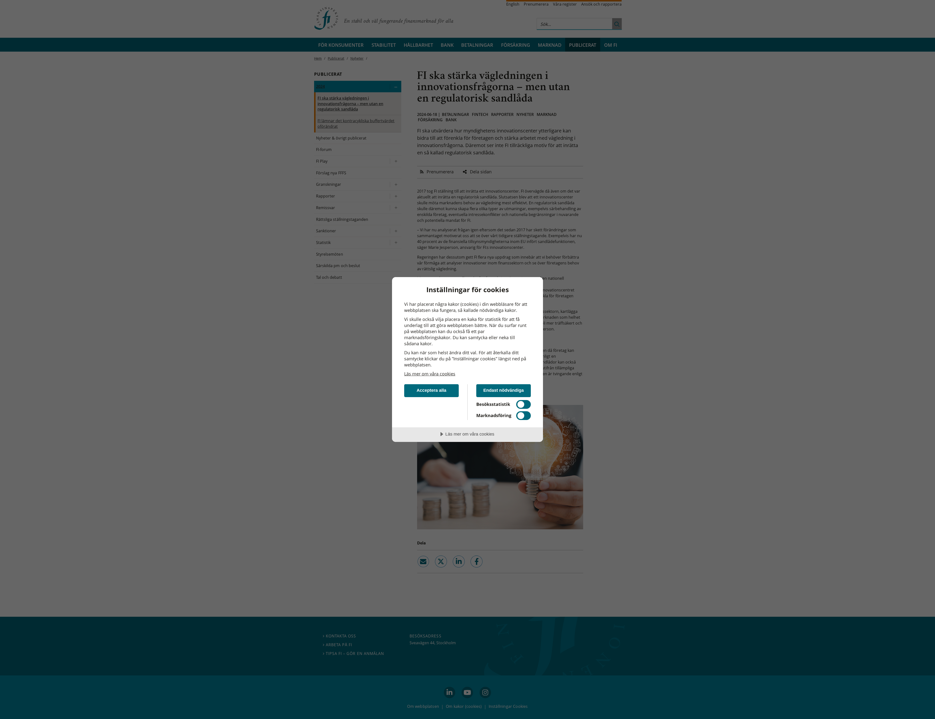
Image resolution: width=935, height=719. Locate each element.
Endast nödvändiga (503, 390)
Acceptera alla (431, 390)
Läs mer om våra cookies (429, 374)
